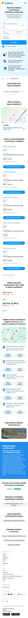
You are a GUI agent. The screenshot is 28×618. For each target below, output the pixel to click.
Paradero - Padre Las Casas (15, 403)
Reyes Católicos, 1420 (13, 389)
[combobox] (14, 23)
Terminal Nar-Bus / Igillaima (15, 346)
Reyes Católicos (11, 375)
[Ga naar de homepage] (7, 3)
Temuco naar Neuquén (9, 146)
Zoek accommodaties (10, 46)
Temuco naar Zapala (9, 171)
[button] (23, 25)
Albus (4, 299)
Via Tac (5, 310)
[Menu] (25, 3)
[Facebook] (7, 601)
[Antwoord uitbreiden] (23, 92)
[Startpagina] (3, 78)
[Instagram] (3, 601)
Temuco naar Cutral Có (10, 197)
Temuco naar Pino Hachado (11, 222)
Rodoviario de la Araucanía (15, 360)
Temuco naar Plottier (9, 248)
